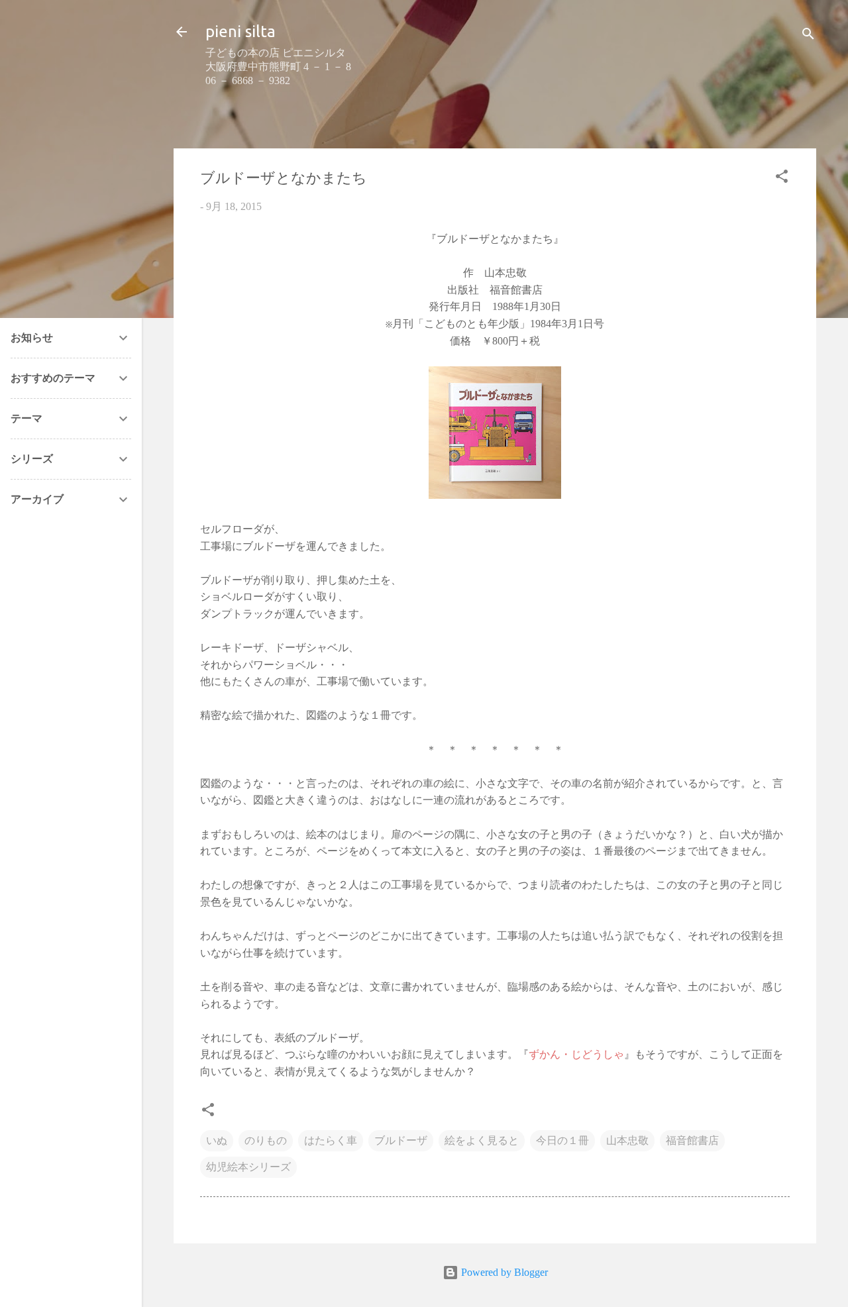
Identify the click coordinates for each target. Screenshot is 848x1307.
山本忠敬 (627, 1140)
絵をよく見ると (482, 1140)
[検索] (808, 36)
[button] (782, 178)
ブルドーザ (400, 1140)
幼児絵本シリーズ (248, 1167)
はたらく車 (330, 1140)
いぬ (216, 1140)
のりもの (265, 1140)
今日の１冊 (562, 1140)
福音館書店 (692, 1140)
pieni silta (240, 31)
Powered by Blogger (503, 1272)
